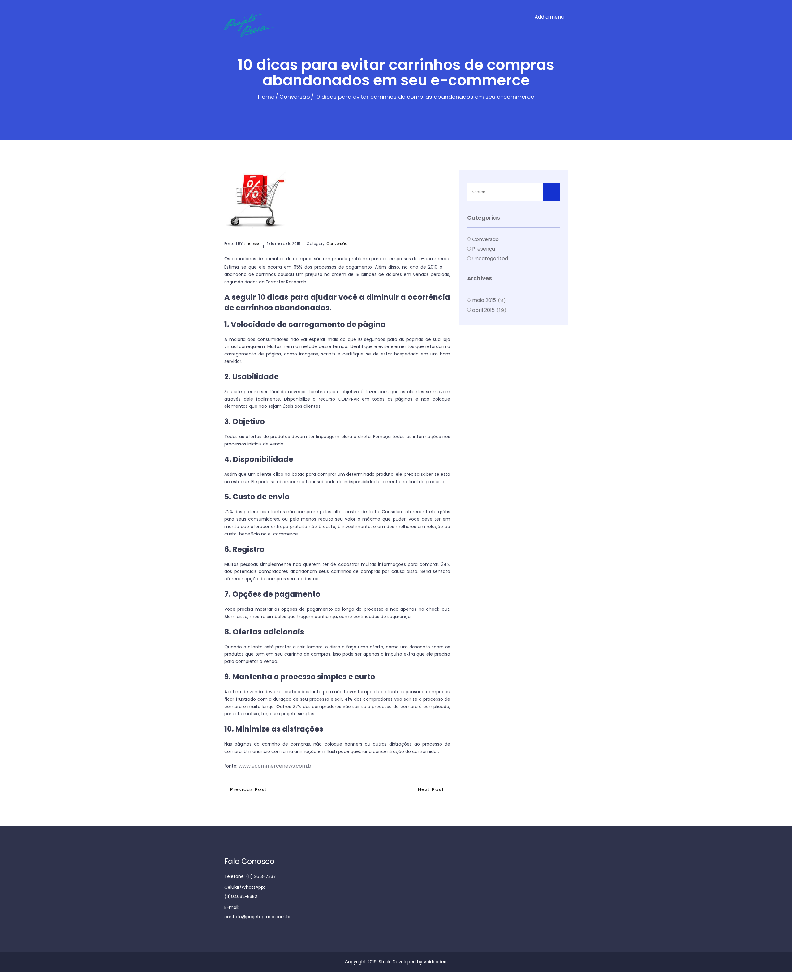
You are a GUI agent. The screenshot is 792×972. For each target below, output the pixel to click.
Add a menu (549, 16)
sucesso (252, 243)
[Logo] (263, 25)
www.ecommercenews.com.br (276, 765)
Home (266, 97)
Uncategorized (490, 258)
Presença (483, 248)
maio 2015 (484, 300)
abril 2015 (483, 310)
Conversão (294, 97)
